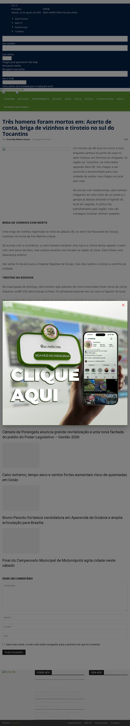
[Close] (123, 305)
